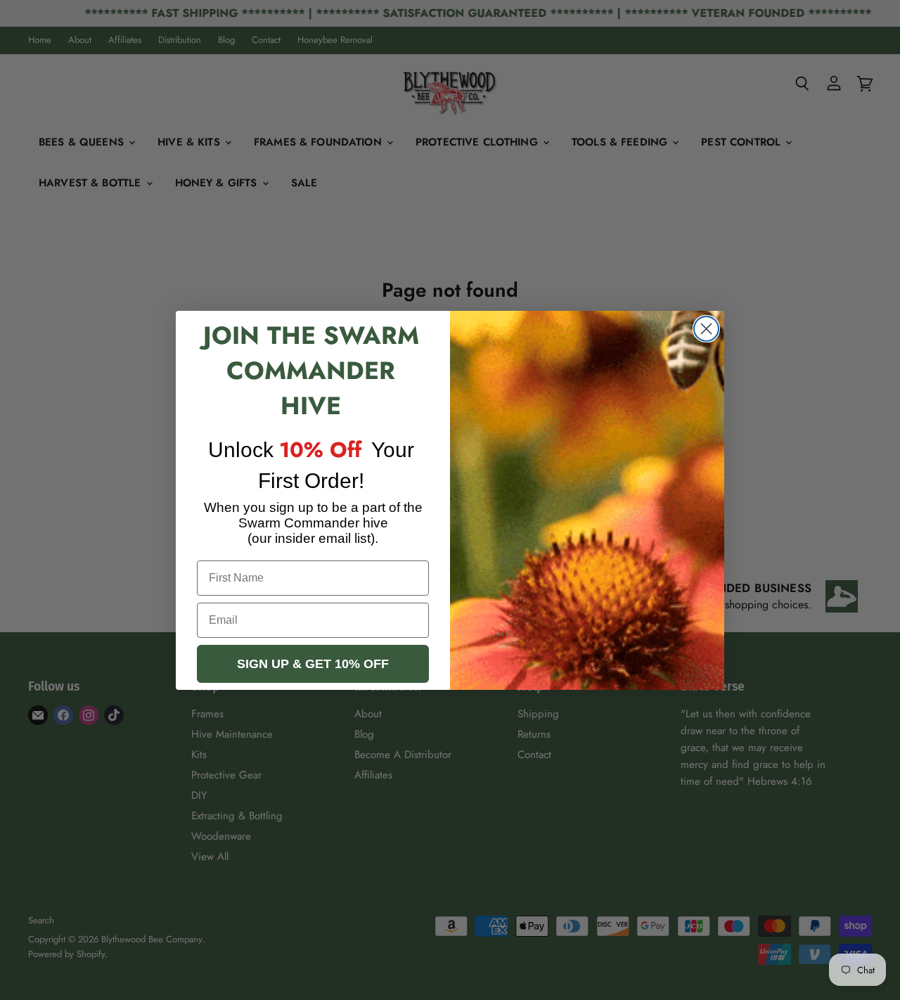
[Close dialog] (706, 328)
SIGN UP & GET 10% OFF (313, 664)
